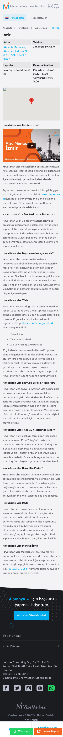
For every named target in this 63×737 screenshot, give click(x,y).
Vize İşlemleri (37, 6)
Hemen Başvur (50, 731)
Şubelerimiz (41, 27)
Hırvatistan (23, 27)
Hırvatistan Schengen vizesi (37, 323)
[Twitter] (17, 688)
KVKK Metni (31, 719)
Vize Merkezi (12, 645)
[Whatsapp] (51, 688)
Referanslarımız (18, 6)
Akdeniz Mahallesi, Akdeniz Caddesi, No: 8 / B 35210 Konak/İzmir (16, 53)
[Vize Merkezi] (7, 5)
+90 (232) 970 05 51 (18, 568)
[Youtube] (40, 688)
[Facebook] (6, 688)
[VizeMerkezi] (31, 705)
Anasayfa (7, 27)
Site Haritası (12, 635)
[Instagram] (28, 688)
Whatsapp (24, 731)
